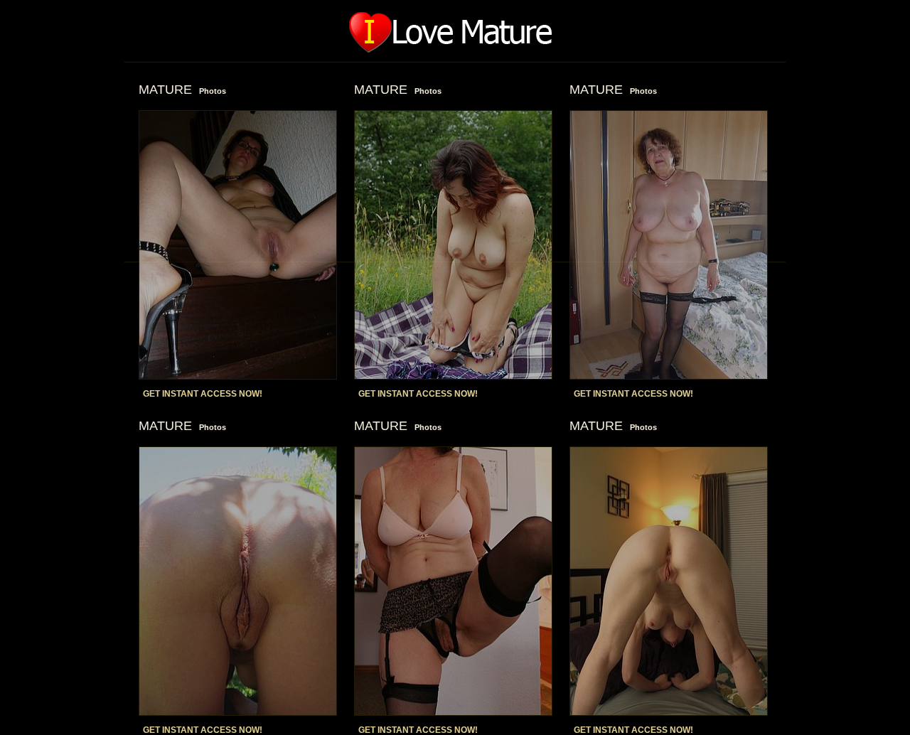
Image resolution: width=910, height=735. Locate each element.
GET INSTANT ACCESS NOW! (202, 394)
